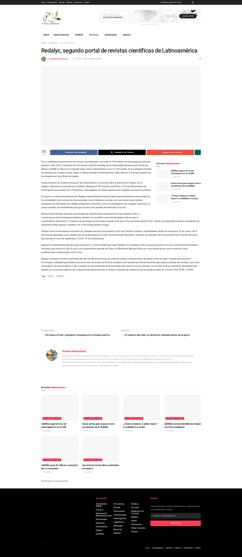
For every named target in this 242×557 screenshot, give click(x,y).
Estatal (117, 507)
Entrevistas (119, 504)
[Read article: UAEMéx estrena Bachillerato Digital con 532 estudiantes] (182, 408)
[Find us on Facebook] (189, 2)
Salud (134, 521)
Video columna (138, 528)
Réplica (134, 517)
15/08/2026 (87, 472)
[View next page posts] (181, 209)
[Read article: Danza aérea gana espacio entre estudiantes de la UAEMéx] (162, 186)
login (50, 481)
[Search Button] (200, 34)
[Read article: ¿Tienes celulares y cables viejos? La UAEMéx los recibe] (162, 198)
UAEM (50, 276)
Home (43, 43)
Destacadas (101, 519)
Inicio (43, 2)
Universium (78, 2)
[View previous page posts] (176, 209)
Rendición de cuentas (137, 512)
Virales (86, 2)
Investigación (52, 2)
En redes (100, 534)
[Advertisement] (121, 302)
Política (69, 2)
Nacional (118, 529)
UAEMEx (60, 276)
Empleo (99, 530)
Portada (135, 507)
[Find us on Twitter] (193, 2)
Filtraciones (119, 511)
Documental (101, 526)
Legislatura (119, 522)
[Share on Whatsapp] (198, 152)
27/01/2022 (77, 59)
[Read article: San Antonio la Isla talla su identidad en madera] (100, 449)
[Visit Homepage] (51, 18)
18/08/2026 (176, 202)
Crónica (99, 510)
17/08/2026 (169, 431)
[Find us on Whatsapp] (200, 2)
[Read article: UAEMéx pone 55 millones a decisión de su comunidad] (59, 449)
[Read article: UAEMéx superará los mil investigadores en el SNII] (162, 173)
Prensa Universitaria (59, 59)
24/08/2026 (176, 177)
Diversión (100, 523)
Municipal (118, 526)
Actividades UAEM (67, 43)
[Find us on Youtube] (196, 2)
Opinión (62, 2)
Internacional (120, 515)
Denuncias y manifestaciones (104, 514)
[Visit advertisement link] (150, 16)
